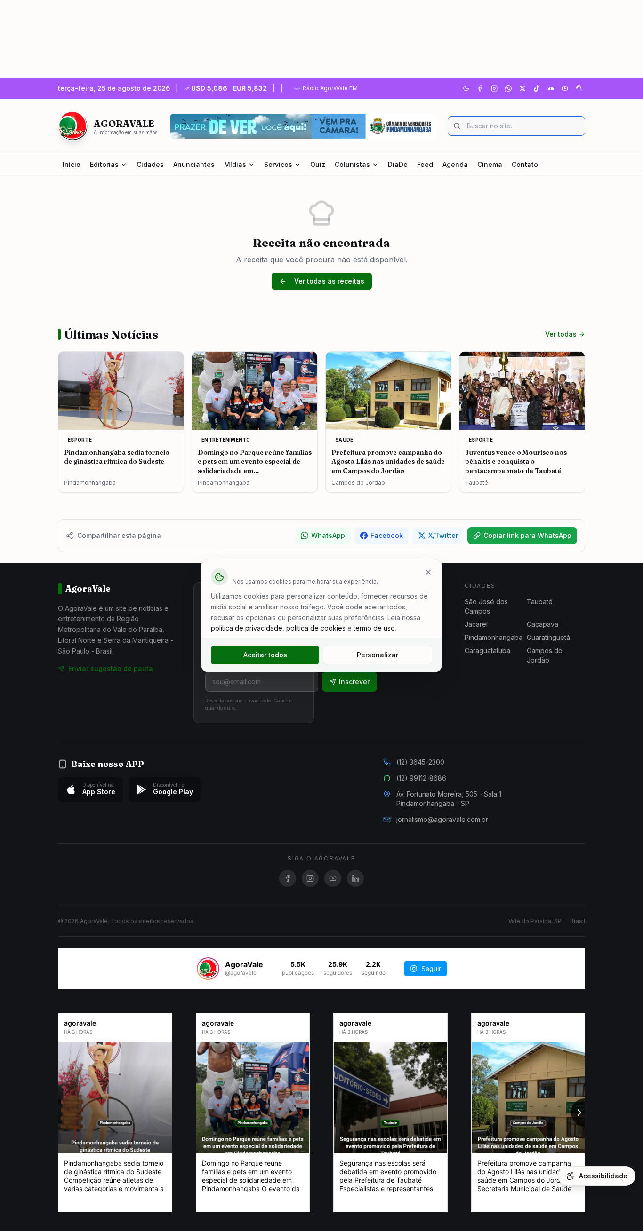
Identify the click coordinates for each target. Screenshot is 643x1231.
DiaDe (398, 164)
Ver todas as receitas (329, 281)
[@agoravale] (208, 968)
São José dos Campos (486, 606)
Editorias (104, 164)
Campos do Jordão (545, 655)
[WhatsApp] (508, 88)
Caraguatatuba (487, 651)
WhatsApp (328, 535)
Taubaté (540, 602)
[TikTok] (536, 88)
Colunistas (352, 164)
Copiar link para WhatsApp (527, 535)
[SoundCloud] (551, 88)
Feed (425, 164)
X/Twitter (443, 535)
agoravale (80, 1023)
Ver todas (561, 334)
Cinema (489, 164)
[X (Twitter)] (522, 88)
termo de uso (374, 628)
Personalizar (377, 655)
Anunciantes (194, 164)
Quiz (317, 164)
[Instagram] (494, 88)
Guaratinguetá (548, 637)
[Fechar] (428, 572)
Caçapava (542, 624)
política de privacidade (246, 628)
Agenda (455, 164)
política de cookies (316, 628)
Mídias (235, 164)
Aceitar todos (265, 655)
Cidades (150, 164)
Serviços (278, 164)
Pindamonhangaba (493, 637)
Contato (525, 164)
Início (71, 164)
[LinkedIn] (355, 878)
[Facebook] (480, 88)
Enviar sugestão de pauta (110, 668)
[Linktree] (579, 88)
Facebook (386, 535)
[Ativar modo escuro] (466, 88)
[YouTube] (565, 88)
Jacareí (476, 624)
